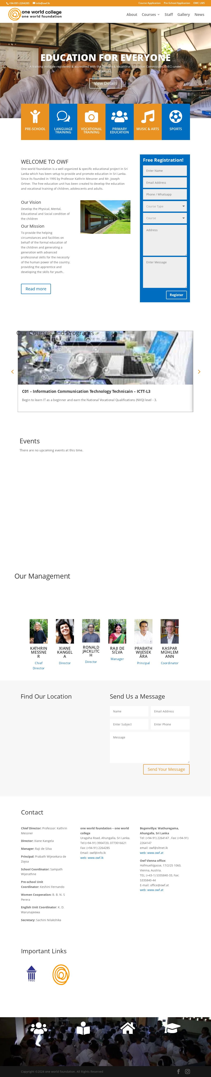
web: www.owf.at (151, 853)
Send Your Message (166, 769)
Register (176, 295)
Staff (169, 15)
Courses (149, 15)
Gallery (183, 15)
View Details (105, 83)
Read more (36, 289)
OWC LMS (199, 3)
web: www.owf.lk (91, 858)
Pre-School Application (177, 3)
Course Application (149, 3)
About (132, 15)
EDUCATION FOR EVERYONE (105, 57)
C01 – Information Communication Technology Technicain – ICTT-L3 (86, 391)
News (199, 15)
